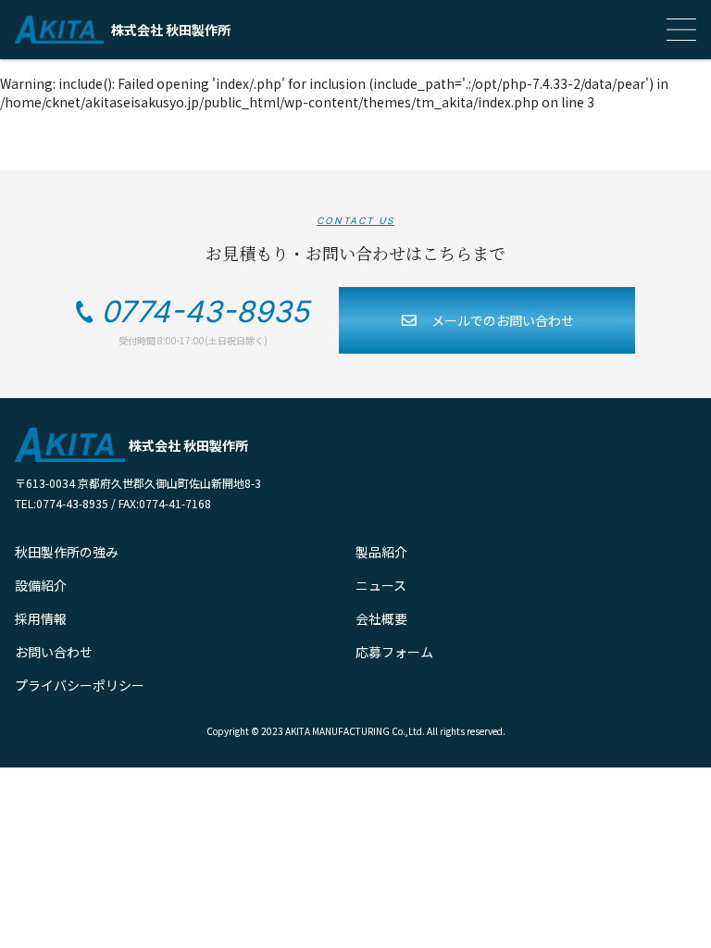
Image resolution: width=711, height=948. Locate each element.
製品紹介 (381, 552)
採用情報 (41, 618)
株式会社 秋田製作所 (171, 29)
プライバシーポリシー (79, 685)
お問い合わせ (54, 651)
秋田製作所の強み (66, 552)
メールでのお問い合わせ (502, 320)
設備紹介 (41, 585)
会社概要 (381, 618)
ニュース (381, 585)
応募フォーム (394, 651)
